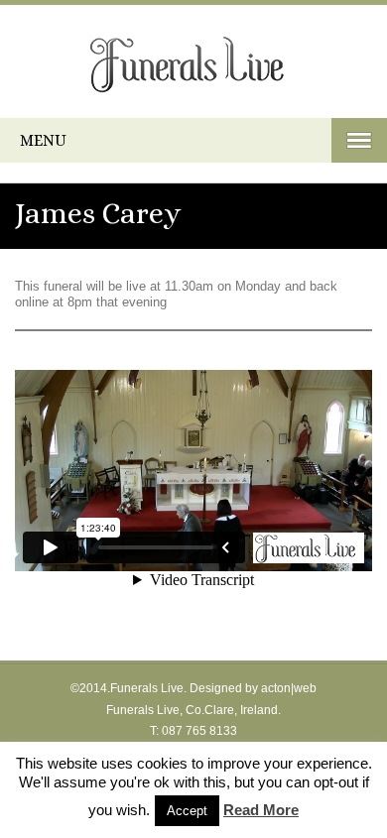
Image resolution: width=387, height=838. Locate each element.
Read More (261, 809)
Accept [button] (187, 810)
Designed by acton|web (253, 688)
